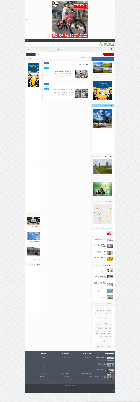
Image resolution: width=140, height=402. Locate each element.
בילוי (101, 313)
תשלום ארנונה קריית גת (64, 364)
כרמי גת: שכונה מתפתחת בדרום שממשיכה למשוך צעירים (100, 358)
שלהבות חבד (108, 346)
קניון (100, 341)
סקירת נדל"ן (43, 360)
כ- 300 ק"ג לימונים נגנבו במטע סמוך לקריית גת (100, 258)
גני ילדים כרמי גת (87, 364)
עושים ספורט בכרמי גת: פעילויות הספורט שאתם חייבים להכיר (70, 84)
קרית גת (104, 343)
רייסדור (98, 343)
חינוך (82, 49)
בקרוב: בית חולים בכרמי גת (100, 238)
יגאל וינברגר (100, 326)
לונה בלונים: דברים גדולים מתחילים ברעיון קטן (35, 242)
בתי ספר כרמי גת (87, 360)
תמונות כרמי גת (88, 367)
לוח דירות (44, 357)
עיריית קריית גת (108, 338)
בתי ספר (101, 315)
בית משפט (67, 370)
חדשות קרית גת (99, 323)
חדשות (69, 66)
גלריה (63, 49)
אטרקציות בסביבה (87, 357)
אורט (96, 308)
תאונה (102, 346)
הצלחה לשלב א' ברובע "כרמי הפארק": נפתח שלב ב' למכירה (62, 54)
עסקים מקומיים (65, 86)
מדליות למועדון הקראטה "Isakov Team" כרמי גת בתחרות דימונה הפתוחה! (71, 64)
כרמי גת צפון (99, 328)
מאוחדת (104, 331)
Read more (63, 76)
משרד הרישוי (66, 376)
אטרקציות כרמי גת (101, 310)
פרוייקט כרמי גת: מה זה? (101, 296)
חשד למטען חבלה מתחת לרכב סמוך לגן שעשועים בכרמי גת (37, 54)
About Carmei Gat (87, 370)
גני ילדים (109, 318)
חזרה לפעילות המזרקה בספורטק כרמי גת (101, 364)
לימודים (109, 331)
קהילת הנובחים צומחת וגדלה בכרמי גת (100, 269)
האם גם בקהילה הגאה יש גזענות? (99, 232)
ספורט (106, 336)
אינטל (110, 313)
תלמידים (97, 346)
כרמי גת (105, 328)
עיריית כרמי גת (66, 360)
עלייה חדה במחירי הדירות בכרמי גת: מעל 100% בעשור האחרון (86, 54)
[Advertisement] (52, 45)
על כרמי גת (88, 49)
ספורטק (101, 336)
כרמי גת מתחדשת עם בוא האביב (101, 370)
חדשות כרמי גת (105, 49)
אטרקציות (109, 310)
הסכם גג (101, 320)
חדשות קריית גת (96, 49)
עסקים (105, 40)
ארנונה (105, 313)
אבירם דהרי (101, 308)
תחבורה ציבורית (65, 373)
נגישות (90, 376)
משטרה (109, 333)
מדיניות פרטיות (43, 376)
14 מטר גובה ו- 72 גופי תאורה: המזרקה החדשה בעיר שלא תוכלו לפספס (99, 245)
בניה (110, 315)
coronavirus (108, 308)
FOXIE (65, 385)
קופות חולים (68, 49)
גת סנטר (104, 318)
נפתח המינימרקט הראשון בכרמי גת (35, 257)
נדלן (97, 333)
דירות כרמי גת (108, 320)
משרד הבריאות (103, 333)
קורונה (104, 341)
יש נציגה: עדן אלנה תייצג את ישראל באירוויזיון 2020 (100, 252)
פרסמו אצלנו (110, 40)
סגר (110, 336)
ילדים (110, 328)
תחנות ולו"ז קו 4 (43, 373)
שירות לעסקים (66, 367)
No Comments (64, 66)
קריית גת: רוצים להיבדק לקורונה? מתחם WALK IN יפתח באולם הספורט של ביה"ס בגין (99, 284)
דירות (99, 318)
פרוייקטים (109, 341)
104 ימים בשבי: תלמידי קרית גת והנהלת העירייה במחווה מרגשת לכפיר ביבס (100, 276)
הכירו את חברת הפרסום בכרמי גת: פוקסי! (34, 227)
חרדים (106, 326)
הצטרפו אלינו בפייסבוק (86, 373)
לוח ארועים (44, 370)
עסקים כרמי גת (54, 49)
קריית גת (109, 343)
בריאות (106, 315)
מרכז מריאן (98, 331)
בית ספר (96, 313)
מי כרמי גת (66, 357)
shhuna (86, 66)
